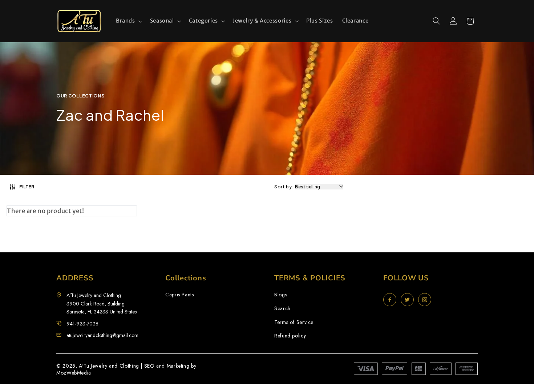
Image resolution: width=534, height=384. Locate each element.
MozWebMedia (73, 372)
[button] (128, 21)
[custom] (389, 299)
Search (282, 308)
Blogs (280, 294)
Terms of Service (293, 322)
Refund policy (290, 335)
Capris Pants (179, 294)
